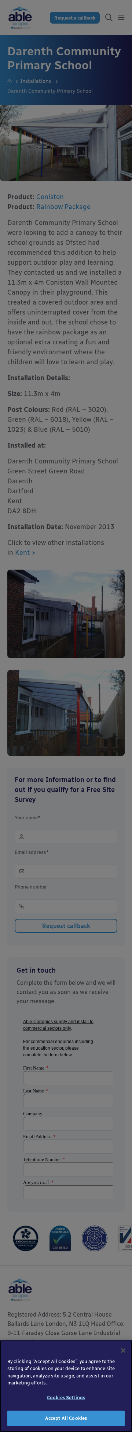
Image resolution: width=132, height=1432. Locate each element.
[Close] (123, 1350)
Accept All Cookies (66, 1418)
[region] (66, 1386)
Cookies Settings (66, 1397)
